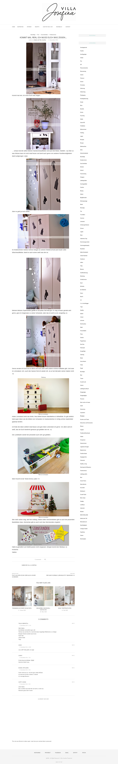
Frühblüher (82, 126)
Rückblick (82, 248)
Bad (81, 375)
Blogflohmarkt (83, 197)
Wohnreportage (83, 201)
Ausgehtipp (82, 351)
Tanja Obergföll (23, 623)
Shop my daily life (48, 26)
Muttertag (82, 276)
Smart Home (83, 480)
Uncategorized (83, 47)
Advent (81, 170)
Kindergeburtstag (84, 98)
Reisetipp (82, 207)
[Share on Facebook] (47, 559)
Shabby (82, 501)
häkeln (81, 313)
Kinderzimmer (83, 160)
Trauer (81, 378)
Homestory (82, 409)
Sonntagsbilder (83, 184)
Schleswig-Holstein (84, 224)
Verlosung (82, 88)
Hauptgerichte (83, 457)
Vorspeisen (82, 440)
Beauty (81, 190)
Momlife (82, 109)
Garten (81, 74)
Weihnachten (83, 146)
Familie (82, 50)
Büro (81, 105)
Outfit (81, 405)
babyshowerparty (84, 252)
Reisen (81, 426)
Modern (82, 511)
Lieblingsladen (83, 180)
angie (20, 645)
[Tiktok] (102, 26)
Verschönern (83, 361)
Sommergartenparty (84, 245)
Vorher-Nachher (83, 255)
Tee (81, 211)
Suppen (82, 429)
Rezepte (37, 26)
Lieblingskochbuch (84, 388)
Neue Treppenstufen (64, 608)
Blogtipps (82, 416)
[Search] (105, 26)
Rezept (81, 143)
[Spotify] (101, 26)
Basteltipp (82, 156)
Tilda (81, 265)
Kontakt (68, 26)
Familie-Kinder (83, 453)
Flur (81, 61)
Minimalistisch (83, 521)
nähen (81, 262)
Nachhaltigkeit (83, 525)
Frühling (82, 132)
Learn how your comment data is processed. (41, 741)
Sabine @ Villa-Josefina (40, 40)
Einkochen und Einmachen (86, 422)
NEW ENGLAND (84, 515)
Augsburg (82, 532)
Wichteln (82, 286)
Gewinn (82, 337)
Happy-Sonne (22, 682)
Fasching (82, 115)
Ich (81, 300)
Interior (29, 26)
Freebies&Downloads (85, 433)
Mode (81, 358)
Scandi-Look (83, 382)
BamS (81, 296)
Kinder (81, 102)
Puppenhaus (83, 341)
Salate (81, 436)
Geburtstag (82, 91)
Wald (81, 327)
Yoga (81, 306)
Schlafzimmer (83, 279)
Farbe (81, 364)
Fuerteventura (83, 470)
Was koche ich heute (85, 402)
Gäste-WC (82, 122)
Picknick (82, 399)
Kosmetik (82, 487)
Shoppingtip (83, 392)
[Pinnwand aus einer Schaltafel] (22, 596)
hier (31, 519)
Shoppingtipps (83, 395)
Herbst (81, 194)
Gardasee (82, 259)
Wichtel (82, 167)
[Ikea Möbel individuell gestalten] (43, 596)
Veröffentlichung (84, 272)
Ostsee (82, 228)
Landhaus (82, 504)
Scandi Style (83, 494)
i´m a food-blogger (84, 303)
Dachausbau (83, 323)
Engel (81, 368)
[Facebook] (97, 26)
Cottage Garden (83, 528)
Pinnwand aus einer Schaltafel (22, 608)
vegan (81, 136)
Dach (81, 283)
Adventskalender (84, 153)
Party (81, 334)
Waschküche (83, 484)
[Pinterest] (96, 26)
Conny (20, 655)
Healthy (82, 310)
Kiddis (81, 119)
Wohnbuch (59, 26)
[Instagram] (94, 26)
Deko (81, 149)
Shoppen (82, 177)
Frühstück (82, 460)
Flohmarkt (82, 347)
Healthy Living (83, 463)
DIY (81, 64)
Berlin (81, 204)
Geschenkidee (83, 163)
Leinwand (82, 221)
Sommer (82, 218)
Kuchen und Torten (84, 419)
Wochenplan (83, 538)
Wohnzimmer (83, 129)
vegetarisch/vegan (84, 446)
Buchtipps (82, 371)
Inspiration (20, 26)
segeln (81, 231)
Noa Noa (82, 344)
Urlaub (81, 57)
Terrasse (82, 78)
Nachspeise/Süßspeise (85, 467)
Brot (81, 477)
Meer (81, 235)
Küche (81, 112)
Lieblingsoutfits (83, 474)
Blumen (82, 269)
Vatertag (82, 354)
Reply (73, 623)
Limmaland (17, 371)
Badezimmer (83, 450)
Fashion (82, 187)
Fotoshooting (83, 173)
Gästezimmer (83, 443)
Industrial (82, 508)
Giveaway (82, 85)
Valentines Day (83, 238)
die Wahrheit (83, 289)
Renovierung (83, 71)
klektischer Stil (83, 518)
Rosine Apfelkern (23, 667)
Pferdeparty (83, 95)
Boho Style (82, 497)
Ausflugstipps (83, 54)
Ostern (81, 81)
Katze (81, 293)
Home (13, 26)
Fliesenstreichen (84, 68)
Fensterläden (83, 330)
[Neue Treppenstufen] (65, 596)
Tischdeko (82, 214)
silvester (82, 320)
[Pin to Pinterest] (50, 559)
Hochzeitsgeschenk (84, 242)
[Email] (99, 26)
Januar (81, 317)
